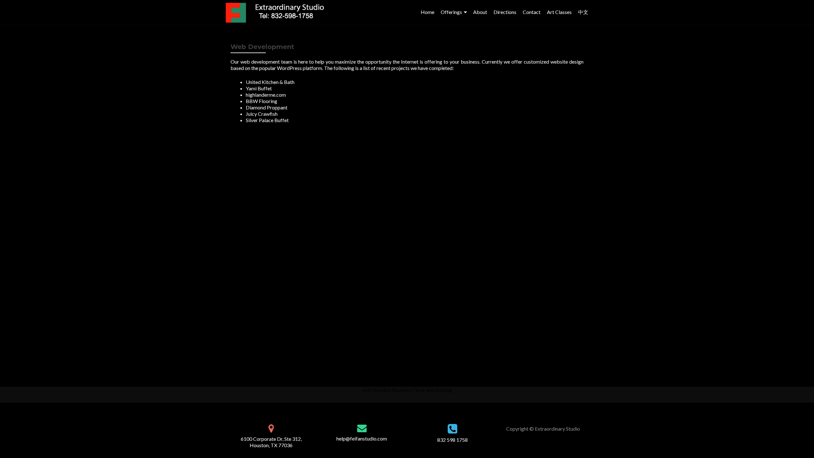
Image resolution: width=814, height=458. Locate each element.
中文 (583, 12)
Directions (504, 12)
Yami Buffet (259, 88)
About (480, 12)
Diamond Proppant (266, 107)
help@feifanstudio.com (361, 438)
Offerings (451, 12)
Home (427, 12)
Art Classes (559, 12)
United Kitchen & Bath (270, 82)
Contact (532, 12)
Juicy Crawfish (262, 114)
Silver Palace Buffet (267, 120)
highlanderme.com (266, 95)
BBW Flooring (261, 101)
